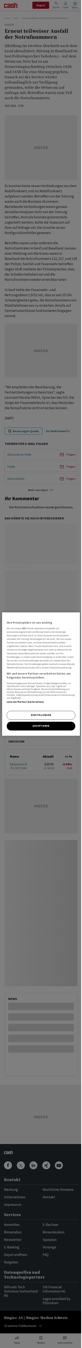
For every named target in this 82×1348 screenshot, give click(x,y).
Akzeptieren (41, 725)
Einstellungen (41, 715)
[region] (41, 674)
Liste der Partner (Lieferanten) (25, 701)
